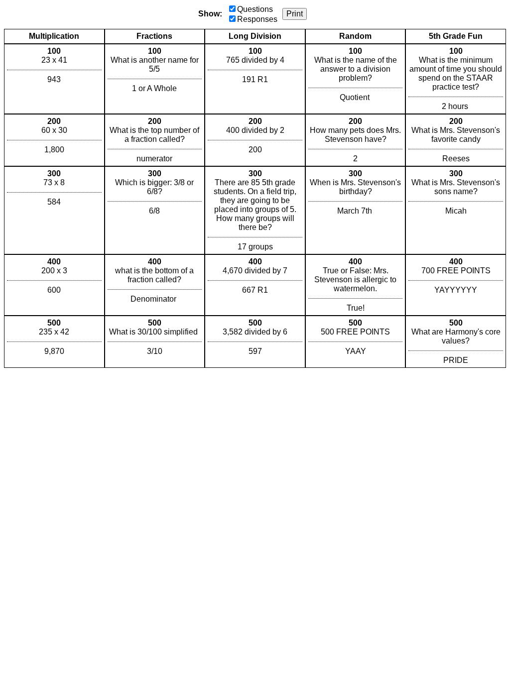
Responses (257, 19)
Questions (255, 9)
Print (294, 13)
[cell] (54, 79)
